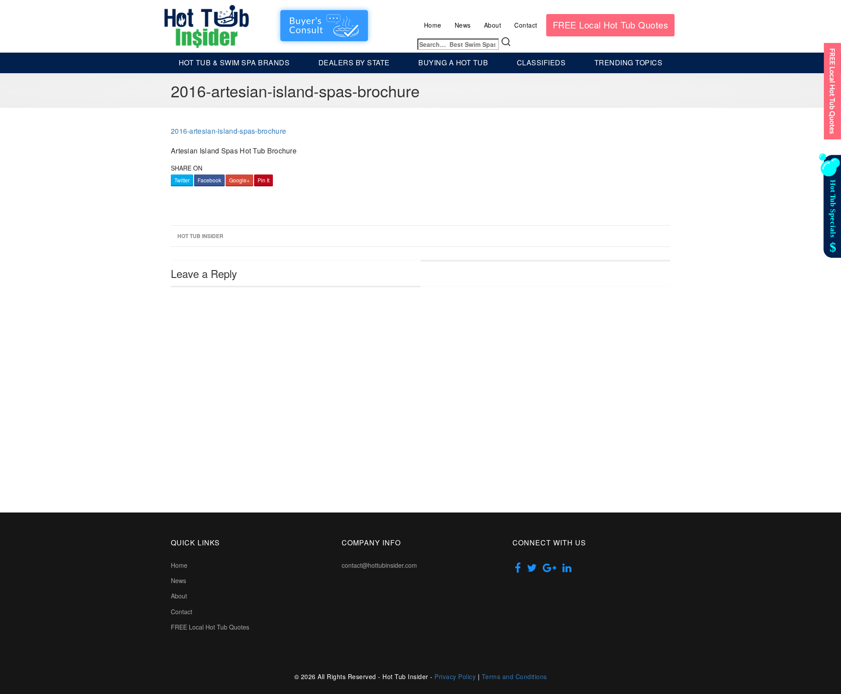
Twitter (182, 180)
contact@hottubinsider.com (379, 565)
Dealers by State (354, 62)
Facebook (209, 180)
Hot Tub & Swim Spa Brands (234, 62)
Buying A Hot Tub (453, 62)
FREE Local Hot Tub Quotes (610, 24)
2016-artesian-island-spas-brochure (228, 131)
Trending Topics (628, 62)
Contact (525, 25)
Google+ (239, 180)
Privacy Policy (455, 676)
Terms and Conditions (514, 676)
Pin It (263, 180)
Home (433, 25)
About (493, 25)
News (463, 25)
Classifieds (541, 62)
